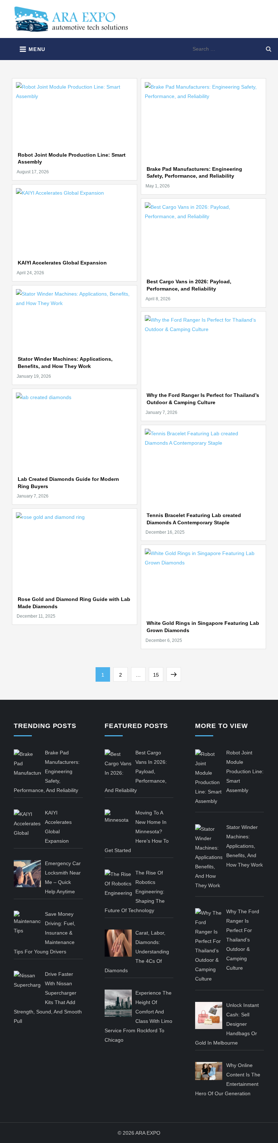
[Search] (268, 49)
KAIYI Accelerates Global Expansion (62, 263)
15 (158, 675)
